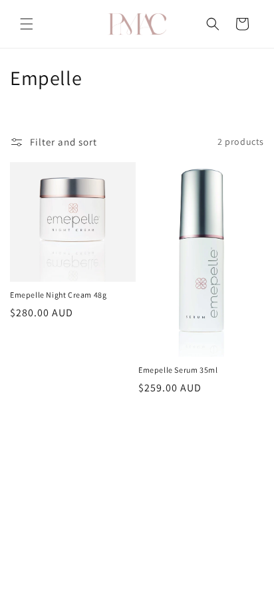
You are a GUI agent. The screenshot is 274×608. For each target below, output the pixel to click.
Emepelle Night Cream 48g (58, 295)
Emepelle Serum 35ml (177, 370)
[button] (26, 24)
